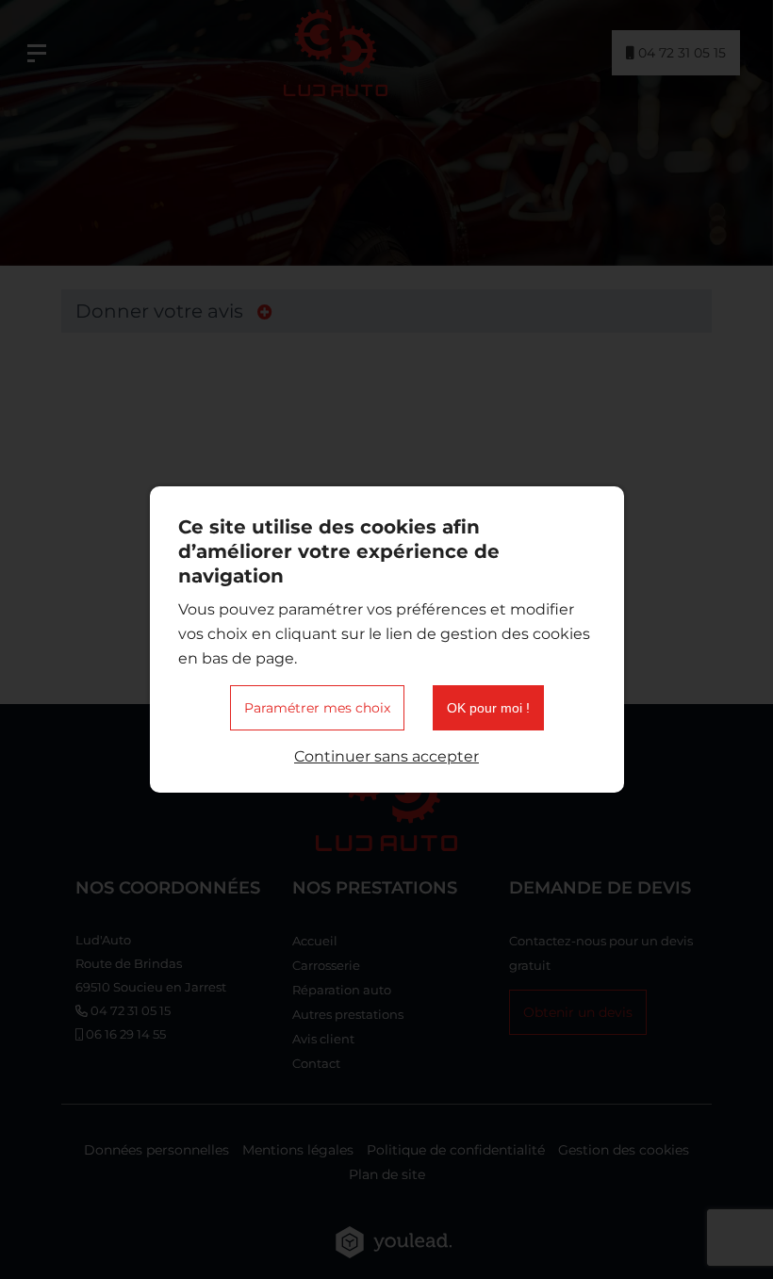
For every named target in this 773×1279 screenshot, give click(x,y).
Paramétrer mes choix (317, 707)
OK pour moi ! (488, 707)
